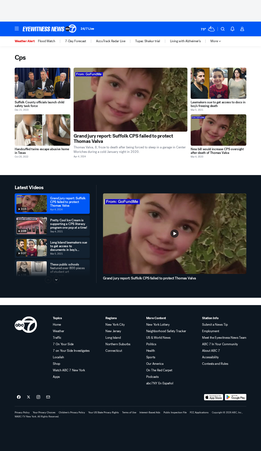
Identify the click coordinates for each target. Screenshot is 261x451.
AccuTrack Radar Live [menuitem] (110, 41)
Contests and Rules (215, 363)
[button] (16, 28)
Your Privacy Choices (44, 412)
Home (57, 324)
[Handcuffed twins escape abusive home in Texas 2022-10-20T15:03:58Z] (42, 130)
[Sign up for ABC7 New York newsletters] (48, 397)
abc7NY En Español (159, 383)
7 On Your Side (63, 344)
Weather (58, 331)
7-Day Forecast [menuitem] (75, 41)
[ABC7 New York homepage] (49, 28)
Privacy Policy (22, 412)
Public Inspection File (175, 412)
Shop (56, 363)
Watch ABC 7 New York (69, 370)
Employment (210, 331)
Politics (151, 344)
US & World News (158, 337)
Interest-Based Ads (149, 412)
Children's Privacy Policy (72, 412)
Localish (58, 357)
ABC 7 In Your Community (220, 344)
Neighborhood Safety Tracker (166, 331)
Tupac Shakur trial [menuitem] (147, 41)
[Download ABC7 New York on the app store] (213, 397)
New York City (115, 324)
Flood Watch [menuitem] (46, 41)
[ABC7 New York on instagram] (38, 397)
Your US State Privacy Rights (103, 412)
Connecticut (113, 350)
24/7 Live (87, 28)
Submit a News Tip (215, 324)
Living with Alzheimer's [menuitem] (185, 41)
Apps (56, 376)
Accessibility (210, 357)
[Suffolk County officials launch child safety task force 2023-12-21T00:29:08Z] (42, 83)
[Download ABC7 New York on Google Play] (235, 397)
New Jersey (113, 331)
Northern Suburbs (117, 344)
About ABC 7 (211, 350)
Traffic (57, 337)
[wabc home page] (26, 324)
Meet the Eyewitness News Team (224, 337)
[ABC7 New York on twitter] (28, 397)
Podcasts (152, 376)
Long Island (113, 337)
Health (150, 350)
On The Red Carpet (159, 370)
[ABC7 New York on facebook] (19, 397)
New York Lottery (158, 324)
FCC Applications (199, 412)
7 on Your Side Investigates (71, 350)
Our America (154, 363)
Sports (150, 357)
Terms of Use (129, 412)
